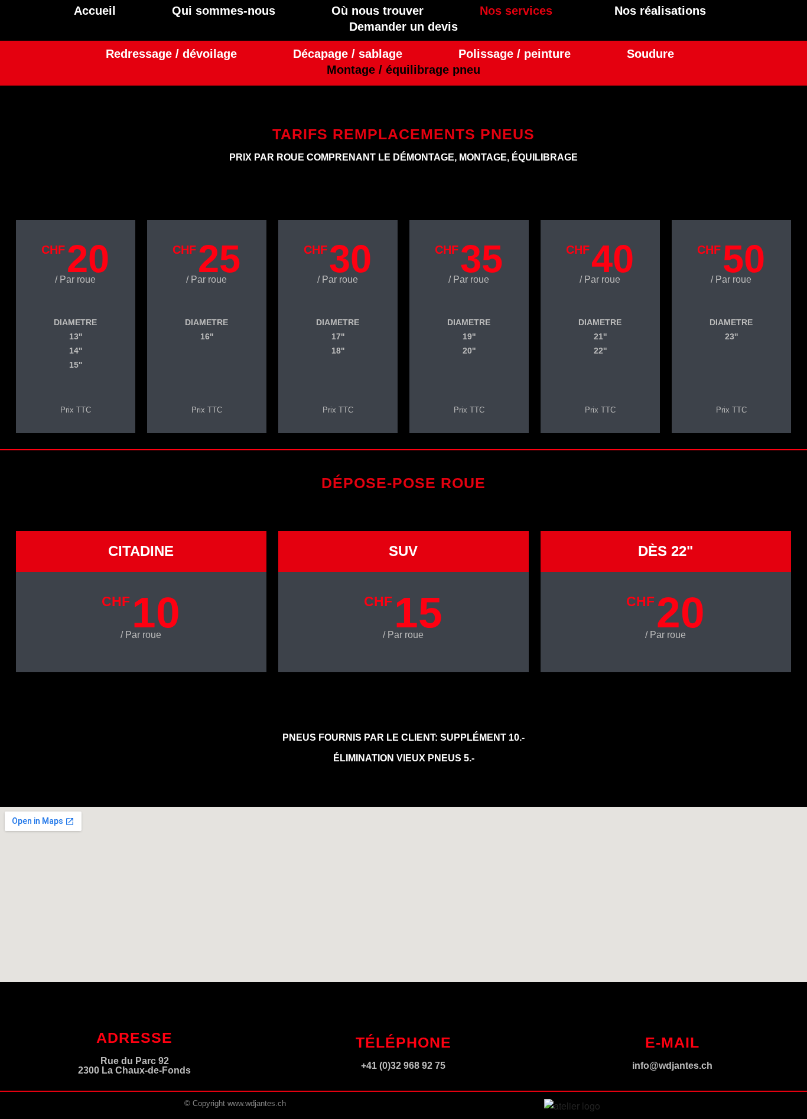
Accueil (95, 11)
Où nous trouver (377, 11)
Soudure (650, 54)
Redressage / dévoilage (171, 54)
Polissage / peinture (514, 54)
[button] (519, 11)
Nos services (516, 11)
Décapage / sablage (347, 54)
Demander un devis (403, 26)
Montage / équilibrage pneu (403, 70)
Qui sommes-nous (223, 11)
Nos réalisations (660, 11)
